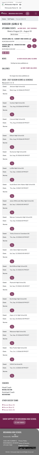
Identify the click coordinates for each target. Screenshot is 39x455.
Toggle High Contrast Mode (27, 448)
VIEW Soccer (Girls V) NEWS (28, 59)
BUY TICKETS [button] (20, 422)
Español (25, 445)
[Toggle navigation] (36, 13)
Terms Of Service (23, 443)
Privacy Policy (22, 441)
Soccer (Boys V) (9, 407)
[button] (28, 13)
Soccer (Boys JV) (9, 405)
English (20, 445)
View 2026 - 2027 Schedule (28, 28)
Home (4, 19)
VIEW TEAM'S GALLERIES (29, 68)
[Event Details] (34, 40)
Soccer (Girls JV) (9, 410)
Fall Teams (11, 19)
